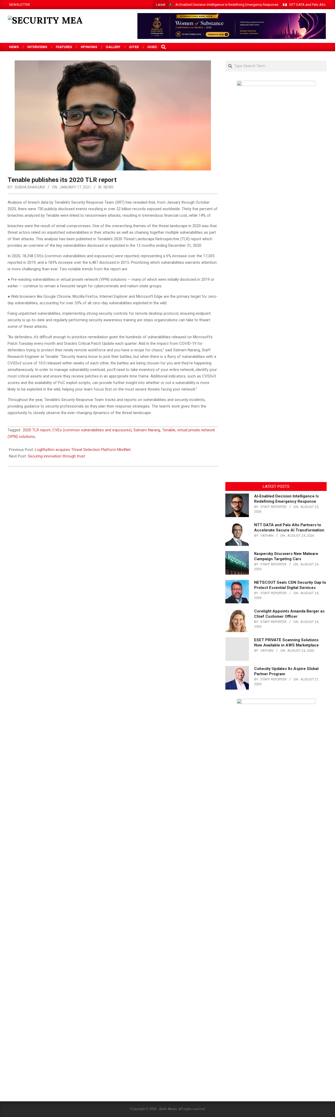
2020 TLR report (37, 430)
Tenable (168, 430)
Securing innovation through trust (56, 456)
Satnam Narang (146, 430)
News (109, 187)
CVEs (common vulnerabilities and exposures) (92, 430)
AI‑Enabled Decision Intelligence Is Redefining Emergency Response (226, 5)
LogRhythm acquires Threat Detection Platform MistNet (83, 449)
